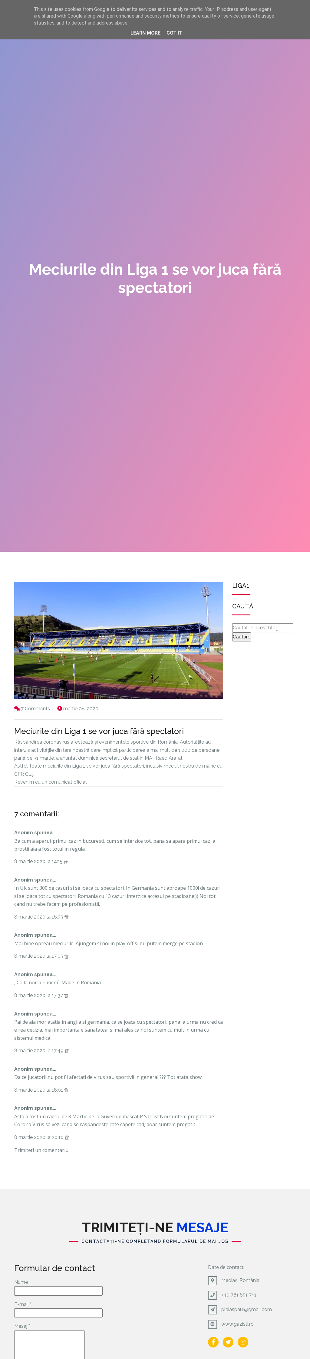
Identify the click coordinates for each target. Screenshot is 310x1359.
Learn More (145, 33)
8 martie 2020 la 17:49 (39, 1050)
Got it (174, 33)
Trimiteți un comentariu (41, 1150)
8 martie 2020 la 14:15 (39, 861)
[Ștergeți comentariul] (66, 861)
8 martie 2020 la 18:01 (39, 1090)
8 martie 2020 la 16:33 (39, 917)
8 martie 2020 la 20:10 (39, 1137)
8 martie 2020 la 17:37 (39, 995)
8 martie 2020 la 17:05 (39, 956)
